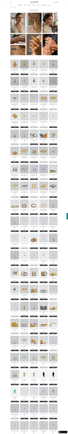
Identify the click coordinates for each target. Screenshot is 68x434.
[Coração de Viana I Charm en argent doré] (14, 134)
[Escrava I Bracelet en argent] (53, 306)
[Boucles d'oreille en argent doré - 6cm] (14, 374)
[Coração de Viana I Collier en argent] (53, 116)
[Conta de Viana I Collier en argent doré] (53, 221)
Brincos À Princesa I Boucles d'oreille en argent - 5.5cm (53, 192)
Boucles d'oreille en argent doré (43, 363)
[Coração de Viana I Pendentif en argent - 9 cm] (53, 64)
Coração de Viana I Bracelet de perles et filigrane (14, 346)
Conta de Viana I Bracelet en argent (34, 210)
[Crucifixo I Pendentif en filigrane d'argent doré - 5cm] (53, 391)
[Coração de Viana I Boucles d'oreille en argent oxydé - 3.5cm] (14, 98)
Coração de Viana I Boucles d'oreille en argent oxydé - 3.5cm (14, 104)
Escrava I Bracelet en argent (53, 311)
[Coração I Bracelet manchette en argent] (24, 323)
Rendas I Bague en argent (34, 277)
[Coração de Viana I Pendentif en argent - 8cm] (24, 81)
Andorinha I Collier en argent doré (24, 431)
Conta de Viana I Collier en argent (24, 227)
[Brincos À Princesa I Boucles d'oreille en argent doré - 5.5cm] (43, 186)
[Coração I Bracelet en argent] (43, 323)
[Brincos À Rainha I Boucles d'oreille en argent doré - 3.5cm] (43, 151)
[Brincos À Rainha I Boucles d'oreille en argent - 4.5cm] (24, 169)
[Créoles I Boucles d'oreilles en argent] (24, 340)
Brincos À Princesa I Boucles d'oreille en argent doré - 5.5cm (43, 192)
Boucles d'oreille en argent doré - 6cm (14, 380)
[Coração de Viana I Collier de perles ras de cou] (34, 116)
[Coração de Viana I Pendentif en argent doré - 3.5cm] (43, 64)
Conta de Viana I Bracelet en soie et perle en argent (43, 210)
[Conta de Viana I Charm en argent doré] (53, 204)
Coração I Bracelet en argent (43, 328)
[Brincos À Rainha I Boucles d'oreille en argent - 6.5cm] (14, 169)
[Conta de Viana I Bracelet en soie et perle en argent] (43, 204)
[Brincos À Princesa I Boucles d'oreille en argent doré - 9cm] (34, 186)
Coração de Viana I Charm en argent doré (15, 140)
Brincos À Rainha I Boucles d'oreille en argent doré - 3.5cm (43, 157)
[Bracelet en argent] (53, 323)
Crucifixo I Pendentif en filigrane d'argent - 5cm (44, 397)
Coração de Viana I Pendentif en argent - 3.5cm (43, 87)
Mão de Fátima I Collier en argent (53, 261)
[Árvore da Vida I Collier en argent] (24, 408)
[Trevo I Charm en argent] (34, 306)
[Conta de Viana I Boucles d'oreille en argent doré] (14, 408)
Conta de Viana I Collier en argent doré (53, 227)
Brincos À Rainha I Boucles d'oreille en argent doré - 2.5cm (53, 157)
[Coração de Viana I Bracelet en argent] (34, 134)
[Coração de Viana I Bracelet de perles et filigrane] (14, 340)
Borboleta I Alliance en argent (24, 277)
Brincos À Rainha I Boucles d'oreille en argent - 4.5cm (24, 175)
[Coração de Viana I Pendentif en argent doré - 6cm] (34, 64)
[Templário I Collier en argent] (34, 255)
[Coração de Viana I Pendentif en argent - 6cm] (34, 81)
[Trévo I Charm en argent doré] (24, 306)
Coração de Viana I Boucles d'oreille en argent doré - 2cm (24, 122)
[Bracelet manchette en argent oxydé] (43, 306)
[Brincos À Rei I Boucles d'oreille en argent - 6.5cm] (24, 186)
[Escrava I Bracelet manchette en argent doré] (14, 323)
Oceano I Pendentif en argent (15, 294)
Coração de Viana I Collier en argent (53, 122)
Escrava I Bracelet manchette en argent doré (15, 329)
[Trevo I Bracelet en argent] (43, 289)
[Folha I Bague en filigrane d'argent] (53, 272)
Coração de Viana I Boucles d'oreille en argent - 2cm (24, 104)
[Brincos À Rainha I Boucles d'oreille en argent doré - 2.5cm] (53, 151)
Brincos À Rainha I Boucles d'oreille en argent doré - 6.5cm (24, 157)
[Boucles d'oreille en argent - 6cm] (14, 357)
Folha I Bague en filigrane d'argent (53, 278)
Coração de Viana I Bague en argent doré (15, 157)
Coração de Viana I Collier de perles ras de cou (34, 122)
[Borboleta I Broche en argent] (14, 272)
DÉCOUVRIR (22, 39)
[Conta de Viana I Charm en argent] (14, 221)
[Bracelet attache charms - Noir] (43, 374)
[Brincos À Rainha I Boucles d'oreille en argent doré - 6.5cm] (24, 151)
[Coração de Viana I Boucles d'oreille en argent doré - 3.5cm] (14, 116)
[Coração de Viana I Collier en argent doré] (43, 116)
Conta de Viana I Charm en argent (14, 227)
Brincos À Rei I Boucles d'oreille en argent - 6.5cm (24, 192)
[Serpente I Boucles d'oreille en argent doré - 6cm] (34, 357)
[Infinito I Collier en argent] (24, 238)
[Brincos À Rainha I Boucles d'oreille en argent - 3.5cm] (34, 169)
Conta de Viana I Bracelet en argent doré (24, 210)
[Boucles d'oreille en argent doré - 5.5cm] (53, 357)
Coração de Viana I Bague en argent (43, 140)
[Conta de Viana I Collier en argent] (24, 221)
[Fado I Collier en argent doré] (53, 408)
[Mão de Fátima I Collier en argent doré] (43, 255)
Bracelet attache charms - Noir (43, 380)
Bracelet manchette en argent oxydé (43, 312)
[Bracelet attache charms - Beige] (24, 374)
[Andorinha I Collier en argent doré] (24, 425)
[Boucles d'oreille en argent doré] (43, 357)
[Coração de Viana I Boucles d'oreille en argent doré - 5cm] (53, 98)
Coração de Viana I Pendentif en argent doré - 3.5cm (43, 70)
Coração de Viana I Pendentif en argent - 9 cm (53, 70)
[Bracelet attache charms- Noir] (53, 374)
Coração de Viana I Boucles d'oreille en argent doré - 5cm (53, 104)
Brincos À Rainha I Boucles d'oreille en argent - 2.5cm (43, 175)
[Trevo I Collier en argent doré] (53, 289)
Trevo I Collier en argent (15, 311)
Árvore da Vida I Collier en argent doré (34, 414)
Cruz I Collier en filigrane (43, 243)
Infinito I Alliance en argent (34, 243)
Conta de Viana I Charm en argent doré (53, 210)
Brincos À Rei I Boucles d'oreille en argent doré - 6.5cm (15, 192)
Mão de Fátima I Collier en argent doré (43, 261)
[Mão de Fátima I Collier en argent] (53, 255)
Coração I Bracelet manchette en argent (24, 329)
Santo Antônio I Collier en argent (34, 431)
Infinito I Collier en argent (24, 243)
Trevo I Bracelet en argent (43, 294)
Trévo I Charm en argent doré (24, 311)
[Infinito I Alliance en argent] (34, 238)
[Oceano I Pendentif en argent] (14, 289)
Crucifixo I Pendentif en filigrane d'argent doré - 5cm (53, 397)
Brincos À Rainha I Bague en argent (53, 175)
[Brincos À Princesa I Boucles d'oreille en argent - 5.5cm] (53, 186)
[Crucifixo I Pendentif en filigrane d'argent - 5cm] (43, 391)
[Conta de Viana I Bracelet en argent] (34, 204)
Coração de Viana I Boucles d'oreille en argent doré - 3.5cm (14, 122)
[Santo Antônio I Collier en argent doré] (43, 425)
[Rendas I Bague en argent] (34, 272)
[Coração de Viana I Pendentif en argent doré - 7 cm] (24, 64)
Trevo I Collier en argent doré (53, 294)
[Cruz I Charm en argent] (14, 255)
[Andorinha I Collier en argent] (14, 425)
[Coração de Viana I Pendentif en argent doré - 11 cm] (14, 64)
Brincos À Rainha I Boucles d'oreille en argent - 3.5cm (34, 175)
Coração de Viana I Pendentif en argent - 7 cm (15, 87)
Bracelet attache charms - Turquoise (14, 397)
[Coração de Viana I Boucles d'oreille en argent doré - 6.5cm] (43, 98)
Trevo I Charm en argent (34, 311)
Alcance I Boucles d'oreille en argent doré (24, 295)
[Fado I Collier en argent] (43, 408)
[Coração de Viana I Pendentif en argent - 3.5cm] (43, 81)
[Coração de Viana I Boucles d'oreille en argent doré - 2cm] (24, 116)
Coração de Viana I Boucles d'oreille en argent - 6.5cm (53, 87)
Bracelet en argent (53, 328)
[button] (57, 2)
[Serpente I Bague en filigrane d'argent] (34, 289)
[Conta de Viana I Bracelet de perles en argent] (14, 204)
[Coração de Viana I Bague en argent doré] (14, 151)
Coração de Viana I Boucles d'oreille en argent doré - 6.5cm (43, 104)
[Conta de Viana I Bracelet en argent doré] (24, 204)
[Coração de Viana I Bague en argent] (43, 134)
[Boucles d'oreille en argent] (53, 340)
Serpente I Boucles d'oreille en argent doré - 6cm (34, 363)
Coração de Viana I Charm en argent (24, 140)
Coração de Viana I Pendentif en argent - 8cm (24, 87)
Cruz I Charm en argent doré (53, 243)
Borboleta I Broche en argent (14, 277)
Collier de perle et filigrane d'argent (34, 397)
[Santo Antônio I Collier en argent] (34, 425)
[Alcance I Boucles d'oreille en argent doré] (24, 289)
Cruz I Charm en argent (15, 260)
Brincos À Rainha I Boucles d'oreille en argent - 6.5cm (14, 175)
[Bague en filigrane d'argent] (34, 340)
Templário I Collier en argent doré (24, 261)
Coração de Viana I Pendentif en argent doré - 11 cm (15, 70)
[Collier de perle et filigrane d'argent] (34, 391)
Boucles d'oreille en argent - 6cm (14, 363)
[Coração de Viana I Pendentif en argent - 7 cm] (14, 81)
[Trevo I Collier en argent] (14, 306)
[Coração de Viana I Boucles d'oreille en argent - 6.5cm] (53, 81)
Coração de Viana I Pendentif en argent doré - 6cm (34, 70)
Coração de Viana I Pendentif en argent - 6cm (34, 87)
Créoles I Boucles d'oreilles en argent (24, 346)
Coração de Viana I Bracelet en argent (34, 140)
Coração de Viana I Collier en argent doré (43, 122)
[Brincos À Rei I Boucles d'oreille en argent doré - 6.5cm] (14, 186)
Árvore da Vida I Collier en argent (24, 414)
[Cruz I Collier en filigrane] (43, 238)
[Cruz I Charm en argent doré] (53, 238)
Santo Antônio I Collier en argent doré (43, 431)
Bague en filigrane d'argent (34, 345)
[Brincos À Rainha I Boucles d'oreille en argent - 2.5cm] (43, 169)
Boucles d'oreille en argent (53, 345)
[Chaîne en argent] (24, 391)
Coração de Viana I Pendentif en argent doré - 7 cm (24, 70)
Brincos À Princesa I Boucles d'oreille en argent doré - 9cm (34, 192)
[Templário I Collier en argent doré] (24, 255)
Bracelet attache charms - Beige (24, 380)
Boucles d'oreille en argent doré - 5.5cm (53, 363)
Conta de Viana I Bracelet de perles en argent (14, 210)
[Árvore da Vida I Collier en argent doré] (34, 408)
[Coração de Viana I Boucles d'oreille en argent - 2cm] (24, 98)
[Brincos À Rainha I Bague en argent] (53, 169)
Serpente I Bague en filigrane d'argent (34, 295)
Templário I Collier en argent (34, 260)
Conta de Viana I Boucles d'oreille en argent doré (15, 414)
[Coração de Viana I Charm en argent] (24, 134)
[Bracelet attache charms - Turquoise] (14, 391)
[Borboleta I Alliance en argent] (24, 272)
